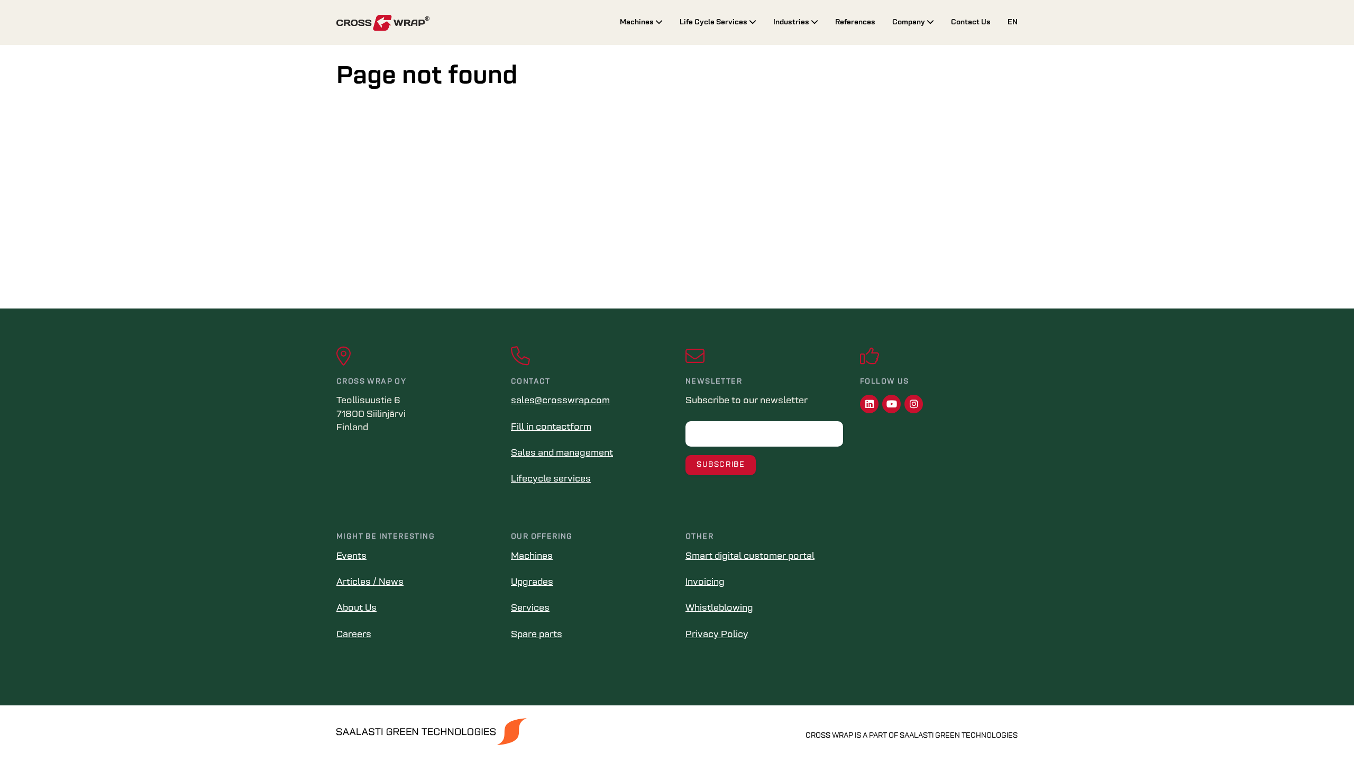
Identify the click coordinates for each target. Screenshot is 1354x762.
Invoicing (705, 582)
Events (351, 556)
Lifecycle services (551, 479)
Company (909, 22)
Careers (353, 635)
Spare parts (536, 635)
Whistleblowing (719, 608)
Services (530, 608)
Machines (637, 22)
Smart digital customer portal (750, 556)
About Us (356, 608)
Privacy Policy (716, 635)
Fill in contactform (551, 427)
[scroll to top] (1324, 732)
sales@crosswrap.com (560, 401)
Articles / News (370, 582)
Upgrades (532, 582)
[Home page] (469, 23)
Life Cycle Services (714, 22)
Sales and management (562, 453)
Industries (792, 22)
